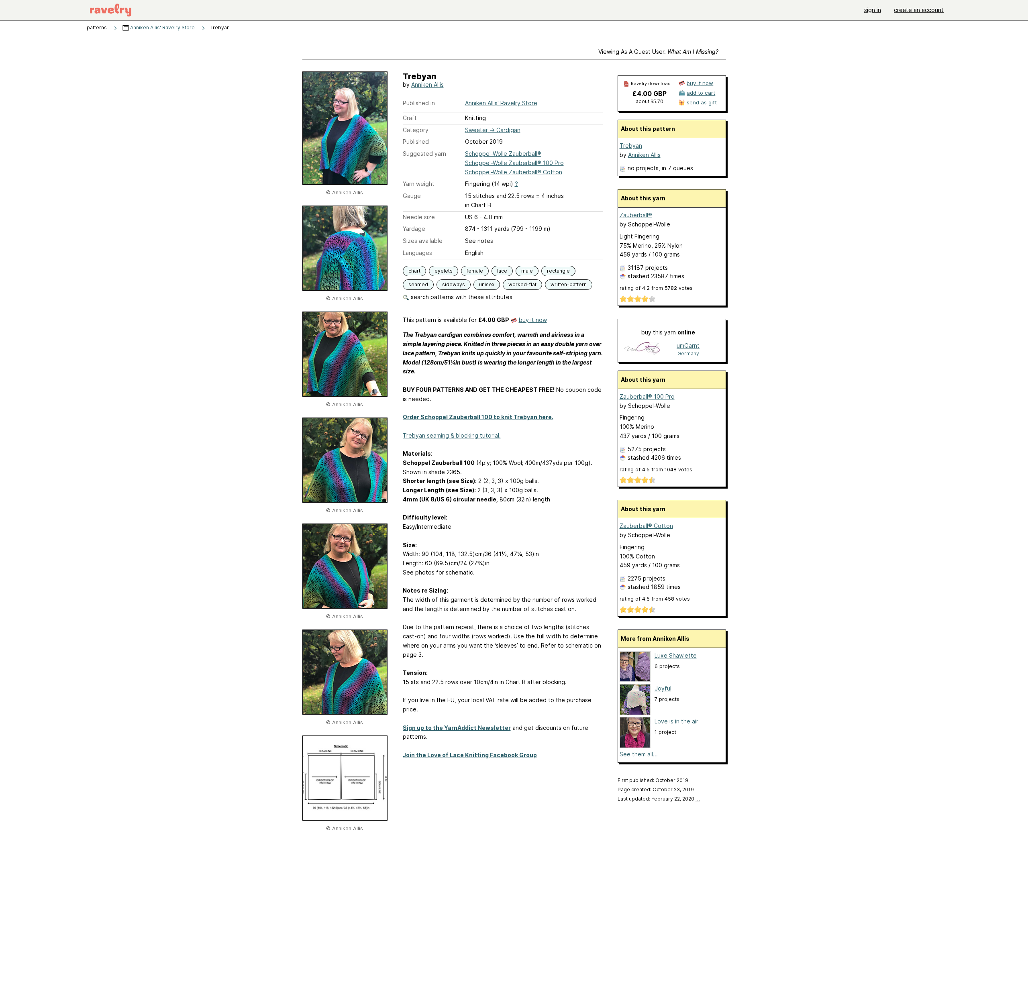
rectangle (558, 271)
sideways (453, 284)
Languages (417, 252)
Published (416, 141)
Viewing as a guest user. (658, 51)
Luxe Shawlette (676, 655)
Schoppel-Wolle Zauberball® (503, 153)
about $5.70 (649, 101)
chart (414, 271)
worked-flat (522, 284)
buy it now (533, 319)
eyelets (443, 271)
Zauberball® (636, 215)
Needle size (419, 217)
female (475, 271)
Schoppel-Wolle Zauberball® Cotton (513, 172)
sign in (872, 9)
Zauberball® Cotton (646, 525)
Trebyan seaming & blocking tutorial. (452, 435)
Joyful (663, 688)
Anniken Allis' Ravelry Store (162, 27)
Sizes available (423, 240)
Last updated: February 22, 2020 (659, 799)
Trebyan (631, 145)
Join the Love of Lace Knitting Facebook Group (470, 755)
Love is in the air (676, 721)
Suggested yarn (424, 153)
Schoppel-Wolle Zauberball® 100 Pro (514, 162)
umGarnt (688, 345)
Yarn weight (418, 183)
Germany (688, 353)
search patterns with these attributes (460, 296)
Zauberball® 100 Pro (647, 396)
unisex (486, 284)
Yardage (414, 228)
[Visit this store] (642, 349)
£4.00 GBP (649, 94)
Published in (419, 103)
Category (415, 129)
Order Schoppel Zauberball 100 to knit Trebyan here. (478, 417)
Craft (410, 117)
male (527, 271)
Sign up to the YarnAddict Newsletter (457, 727)
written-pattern (569, 284)
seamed (418, 284)
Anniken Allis (427, 84)
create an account (919, 9)
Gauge (412, 195)
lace (502, 271)
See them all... (639, 754)
